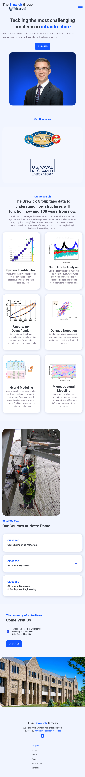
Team (34, 759)
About (34, 755)
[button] (80, 6)
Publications (37, 763)
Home (34, 750)
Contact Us (43, 46)
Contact (35, 768)
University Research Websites (48, 731)
